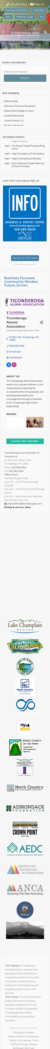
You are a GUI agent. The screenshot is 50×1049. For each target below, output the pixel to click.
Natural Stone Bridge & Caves (19, 109)
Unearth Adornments (14, 114)
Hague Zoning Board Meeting (26, 157)
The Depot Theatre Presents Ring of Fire (28, 145)
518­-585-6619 (19, 467)
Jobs (8, 17)
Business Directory (16, 10)
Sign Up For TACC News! (25, 258)
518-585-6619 (18, 4)
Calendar (38, 10)
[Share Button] (41, 322)
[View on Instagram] (14, 366)
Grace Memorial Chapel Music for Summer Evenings (28, 163)
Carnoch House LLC (14, 119)
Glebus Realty (11, 99)
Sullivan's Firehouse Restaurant (19, 104)
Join (41, 17)
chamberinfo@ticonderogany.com (24, 503)
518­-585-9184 (16, 471)
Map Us (39, 4)
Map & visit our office (19, 507)
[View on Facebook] (8, 366)
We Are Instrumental (14, 124)
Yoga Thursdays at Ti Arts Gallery (28, 152)
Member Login (25, 17)
